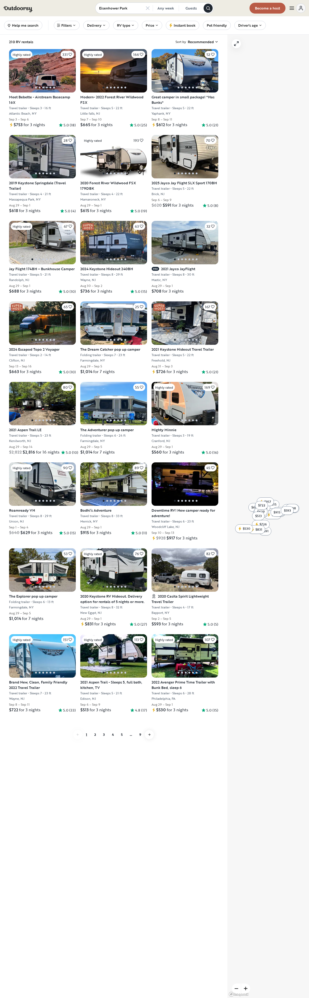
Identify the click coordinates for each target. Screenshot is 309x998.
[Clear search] (147, 8)
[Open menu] (297, 8)
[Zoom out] (236, 988)
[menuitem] (67, 25)
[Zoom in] (245, 988)
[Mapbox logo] (239, 994)
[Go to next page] (149, 734)
